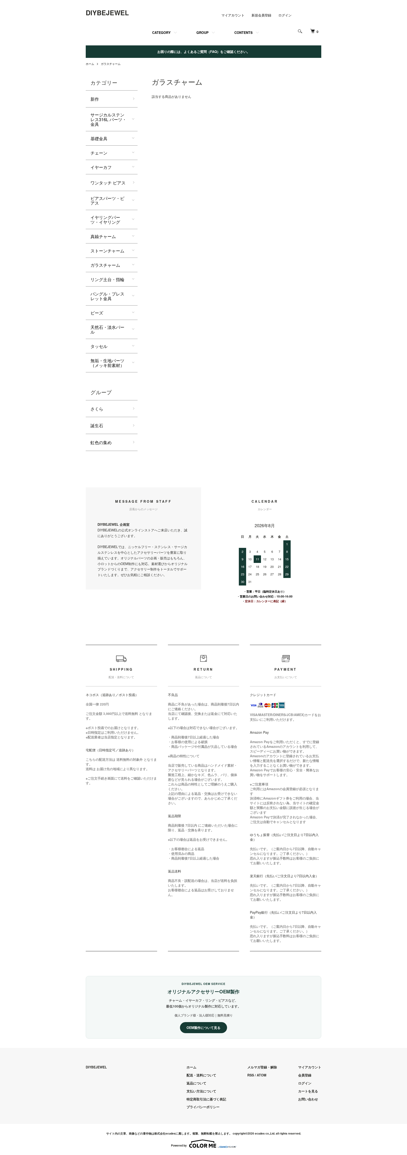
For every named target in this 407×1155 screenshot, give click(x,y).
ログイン (285, 15)
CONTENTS (243, 32)
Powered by (179, 1145)
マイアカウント (232, 15)
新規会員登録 (261, 15)
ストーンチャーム (107, 250)
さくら (96, 409)
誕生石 (96, 425)
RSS (250, 1075)
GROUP (202, 32)
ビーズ (96, 313)
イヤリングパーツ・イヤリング (105, 219)
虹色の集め (101, 442)
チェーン (98, 153)
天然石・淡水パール (107, 329)
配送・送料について (201, 1075)
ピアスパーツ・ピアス (107, 200)
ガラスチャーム (111, 64)
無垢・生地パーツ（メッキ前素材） (107, 362)
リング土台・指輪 (107, 279)
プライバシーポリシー (203, 1106)
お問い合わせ (308, 1099)
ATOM (261, 1075)
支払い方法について (201, 1091)
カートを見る (308, 1091)
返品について (196, 1083)
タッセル (98, 346)
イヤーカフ (101, 167)
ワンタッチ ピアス (108, 182)
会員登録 (304, 1075)
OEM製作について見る (203, 1027)
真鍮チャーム (103, 236)
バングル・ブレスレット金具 (107, 296)
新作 (94, 99)
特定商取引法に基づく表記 (206, 1099)
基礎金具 (98, 138)
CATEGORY (161, 32)
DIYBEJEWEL (107, 12)
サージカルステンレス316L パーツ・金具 (108, 119)
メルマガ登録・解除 (262, 1067)
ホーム (90, 64)
